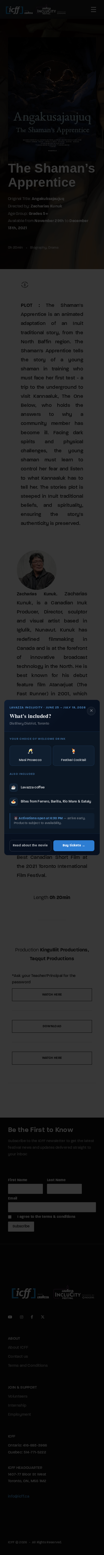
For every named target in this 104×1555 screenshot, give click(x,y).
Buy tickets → (74, 845)
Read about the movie (30, 845)
